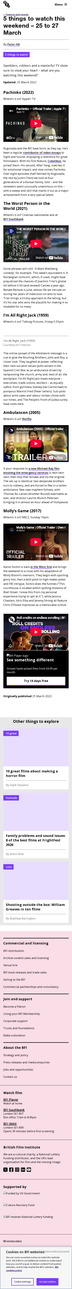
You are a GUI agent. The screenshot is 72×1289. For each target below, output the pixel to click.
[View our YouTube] (29, 1171)
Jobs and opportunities (18, 1069)
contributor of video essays (42, 152)
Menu (59, 4)
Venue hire (10, 965)
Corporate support (15, 1021)
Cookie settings (22, 1281)
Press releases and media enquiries (26, 1062)
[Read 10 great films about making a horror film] (36, 758)
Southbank (13, 219)
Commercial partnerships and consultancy (30, 987)
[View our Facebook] (11, 1171)
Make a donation (14, 1035)
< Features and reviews (15, 14)
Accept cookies (47, 1281)
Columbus (54, 161)
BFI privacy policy (12, 1240)
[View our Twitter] (5, 1171)
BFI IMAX (10, 1124)
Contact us (10, 1077)
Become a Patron (14, 1006)
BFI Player (10, 1100)
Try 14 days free (36, 681)
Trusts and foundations (18, 1028)
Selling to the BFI (14, 979)
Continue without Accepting (56, 1251)
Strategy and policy (15, 1055)
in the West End (41, 567)
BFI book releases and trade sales (25, 972)
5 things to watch (16, 54)
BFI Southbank (14, 1110)
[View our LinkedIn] (23, 1171)
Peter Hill (13, 44)
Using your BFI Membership (21, 1014)
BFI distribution (13, 951)
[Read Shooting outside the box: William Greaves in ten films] (36, 892)
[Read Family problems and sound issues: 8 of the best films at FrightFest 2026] (36, 825)
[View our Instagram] (17, 1171)
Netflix (26, 419)
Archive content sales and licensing (26, 958)
